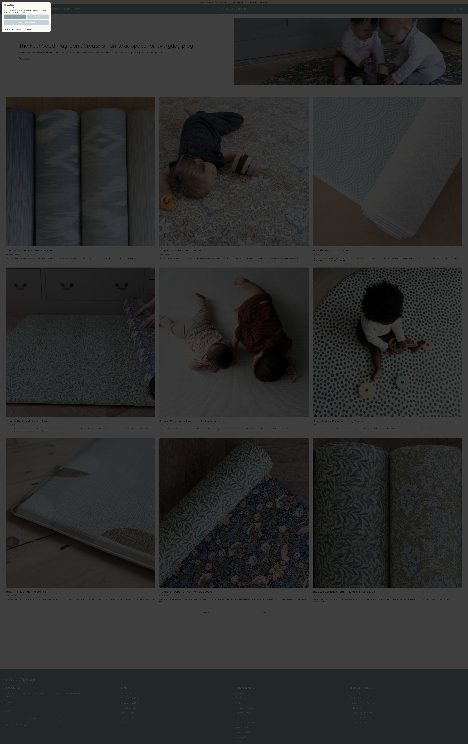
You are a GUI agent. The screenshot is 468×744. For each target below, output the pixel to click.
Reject (37, 17)
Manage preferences (26, 23)
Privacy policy (9, 29)
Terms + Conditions (24, 29)
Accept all (15, 17)
